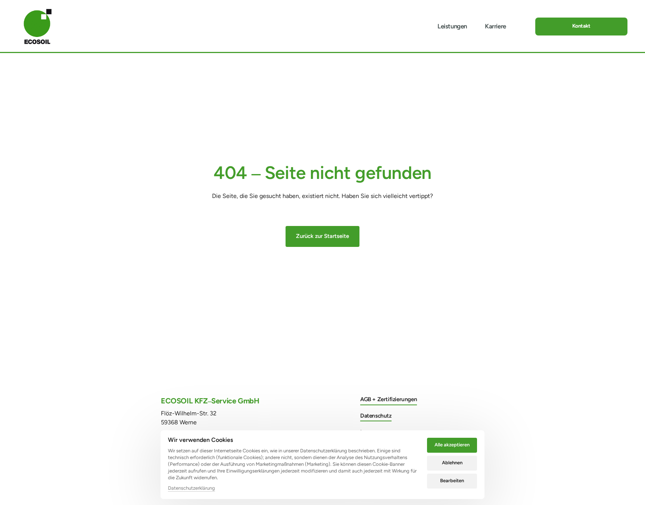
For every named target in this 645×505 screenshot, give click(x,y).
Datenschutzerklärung (191, 488)
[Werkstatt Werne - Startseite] (38, 26)
